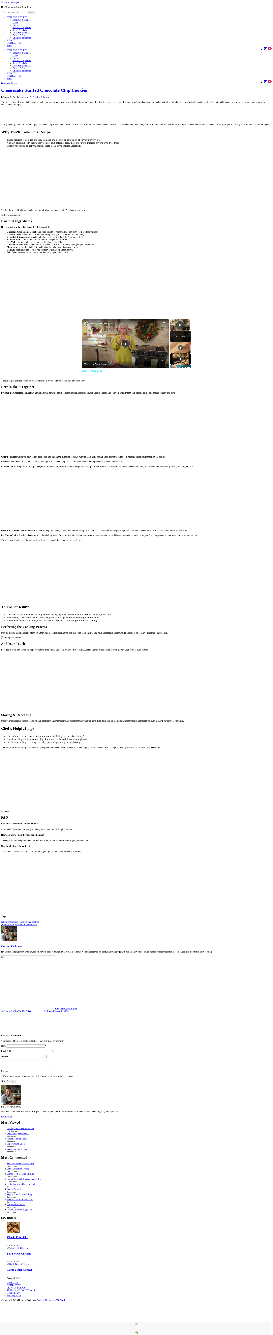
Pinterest (28, 924)
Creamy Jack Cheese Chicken (20, 1128)
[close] (136, 1323)
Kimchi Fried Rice (17, 1237)
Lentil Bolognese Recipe (18, 1133)
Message (5, 1071)
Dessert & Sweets (20, 35)
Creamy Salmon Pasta (17, 1139)
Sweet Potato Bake (102, 323)
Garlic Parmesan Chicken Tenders (22, 1184)
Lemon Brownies (14, 1189)
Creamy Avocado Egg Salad (19, 1209)
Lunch (15, 22)
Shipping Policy (14, 1295)
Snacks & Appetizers (22, 27)
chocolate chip (24, 922)
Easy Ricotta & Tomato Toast (20, 1199)
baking (4, 922)
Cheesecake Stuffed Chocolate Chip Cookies (44, 90)
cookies (35, 922)
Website (4, 1056)
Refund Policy (13, 1293)
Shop (9, 45)
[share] (163, 322)
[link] (86, 324)
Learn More (6, 1116)
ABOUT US (12, 40)
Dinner (16, 25)
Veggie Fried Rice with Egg (19, 1194)
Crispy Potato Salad (16, 1144)
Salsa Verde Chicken (19, 1253)
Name (4, 1046)
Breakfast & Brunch (22, 20)
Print (34, 924)
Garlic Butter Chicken (20, 1269)
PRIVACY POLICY (16, 1288)
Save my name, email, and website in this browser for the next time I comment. (39, 1076)
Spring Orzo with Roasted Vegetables (24, 1179)
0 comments (23, 97)
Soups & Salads (20, 30)
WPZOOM (60, 1300)
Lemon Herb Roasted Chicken (20, 1174)
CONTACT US (14, 43)
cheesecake (13, 922)
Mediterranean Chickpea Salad (20, 1163)
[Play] (180, 347)
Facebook (19, 924)
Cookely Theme (44, 1300)
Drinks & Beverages (22, 38)
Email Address (7, 1051)
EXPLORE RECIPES (17, 17)
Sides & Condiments (22, 32)
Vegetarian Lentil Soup (17, 1149)
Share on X (8, 924)
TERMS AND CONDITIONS (21, 1290)
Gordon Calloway (41, 97)
